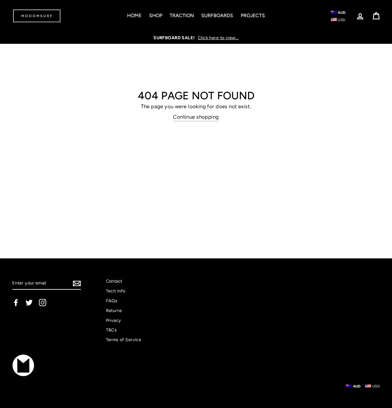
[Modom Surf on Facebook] (16, 302)
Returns (114, 310)
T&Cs (111, 330)
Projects (253, 15)
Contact (114, 281)
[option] (196, 38)
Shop (155, 15)
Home (134, 15)
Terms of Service (123, 339)
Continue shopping (196, 117)
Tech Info (116, 291)
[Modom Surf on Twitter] (29, 302)
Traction (182, 15)
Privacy (113, 320)
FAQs (112, 300)
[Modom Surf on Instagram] (42, 302)
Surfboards (217, 15)
